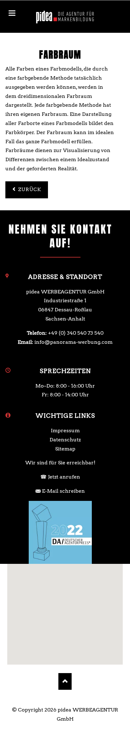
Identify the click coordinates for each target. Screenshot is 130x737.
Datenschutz (65, 440)
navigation (12, 13)
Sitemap (65, 449)
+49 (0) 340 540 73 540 (75, 333)
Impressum (65, 431)
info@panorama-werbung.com (73, 342)
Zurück (29, 189)
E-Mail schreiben (63, 491)
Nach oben (65, 681)
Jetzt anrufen (64, 477)
